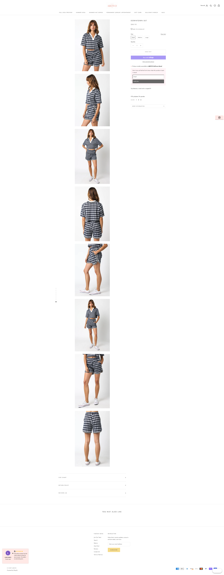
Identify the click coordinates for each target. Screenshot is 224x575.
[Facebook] (136, 99)
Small (133, 37)
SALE (163, 12)
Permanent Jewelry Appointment (119, 12)
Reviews (96, 549)
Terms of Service (98, 554)
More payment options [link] (148, 61)
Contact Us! (97, 552)
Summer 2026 (80, 12)
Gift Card (138, 12)
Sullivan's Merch (151, 12)
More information (138, 106)
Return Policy (64, 485)
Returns (96, 543)
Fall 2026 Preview (65, 12)
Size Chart (62, 477)
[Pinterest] (140, 99)
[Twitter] (138, 99)
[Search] (211, 5)
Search (95, 540)
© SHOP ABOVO (11, 568)
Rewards (203, 5)
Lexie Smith (8, 557)
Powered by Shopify (12, 570)
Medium (140, 37)
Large (146, 37)
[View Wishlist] (215, 5)
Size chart (163, 34)
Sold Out (148, 52)
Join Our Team (97, 537)
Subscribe (114, 550)
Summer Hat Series (96, 12)
